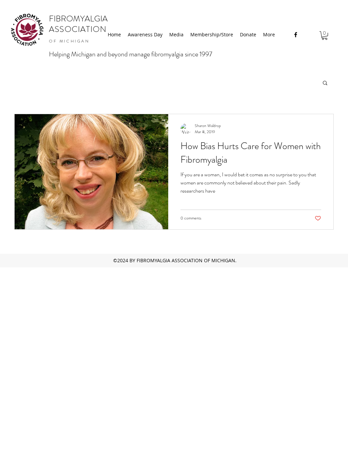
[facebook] (295, 34)
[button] (324, 35)
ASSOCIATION (78, 29)
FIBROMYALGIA (78, 18)
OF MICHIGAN (69, 41)
